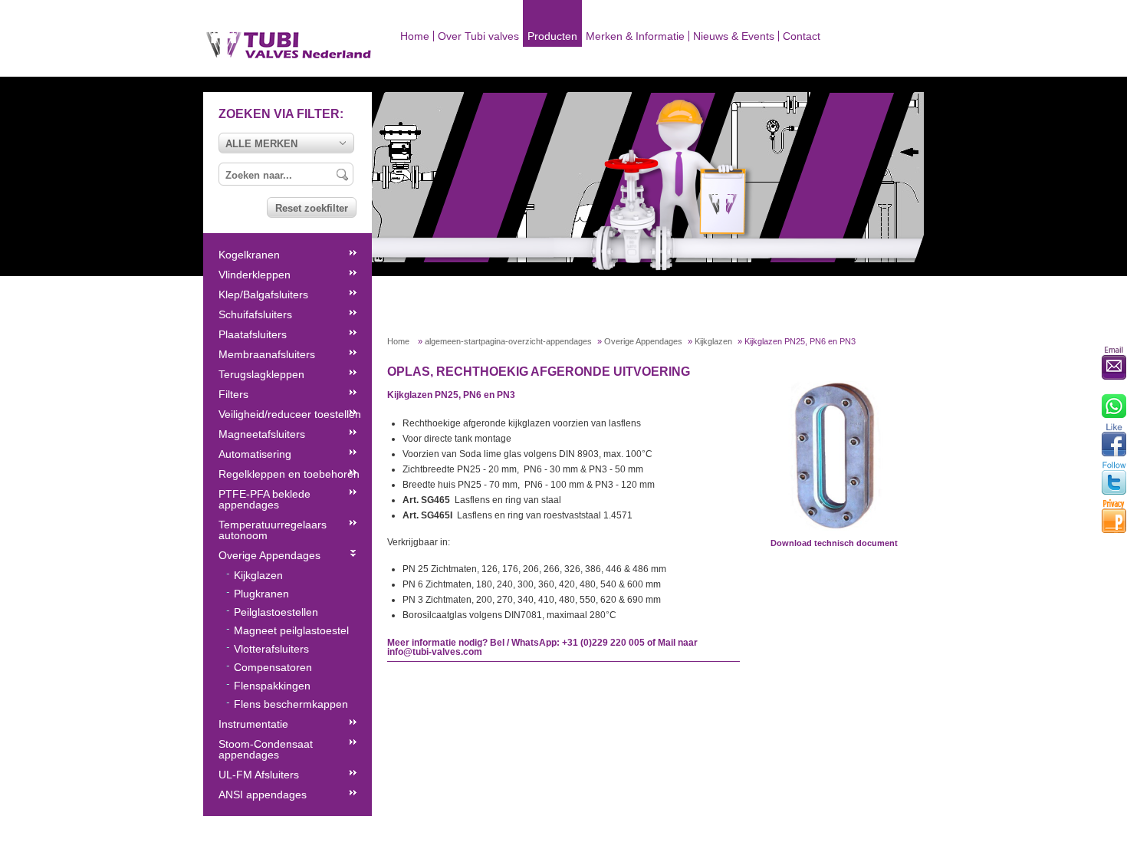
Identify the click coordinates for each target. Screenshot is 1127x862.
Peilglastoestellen (276, 612)
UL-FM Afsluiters (259, 774)
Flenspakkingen (272, 685)
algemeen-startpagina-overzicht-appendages (508, 341)
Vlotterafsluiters (271, 649)
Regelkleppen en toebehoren (289, 474)
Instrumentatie (253, 724)
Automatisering (255, 454)
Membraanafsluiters (267, 354)
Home (414, 36)
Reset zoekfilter (311, 208)
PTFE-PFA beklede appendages (264, 499)
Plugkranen (261, 593)
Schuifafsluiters (255, 314)
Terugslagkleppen (261, 374)
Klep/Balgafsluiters (263, 294)
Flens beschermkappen (291, 704)
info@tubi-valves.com (434, 651)
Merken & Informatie (635, 36)
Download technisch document (834, 543)
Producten (552, 36)
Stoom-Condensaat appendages (266, 749)
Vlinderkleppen (255, 274)
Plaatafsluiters (253, 334)
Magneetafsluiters (262, 434)
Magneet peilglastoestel (291, 630)
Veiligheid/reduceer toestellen (290, 414)
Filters (233, 394)
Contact (801, 36)
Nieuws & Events (733, 36)
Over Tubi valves (478, 36)
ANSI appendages (263, 794)
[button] (286, 143)
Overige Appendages (643, 341)
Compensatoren (273, 667)
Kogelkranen (249, 254)
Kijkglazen (713, 341)
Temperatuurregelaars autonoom (273, 529)
